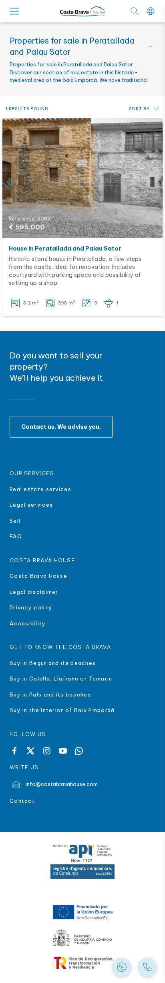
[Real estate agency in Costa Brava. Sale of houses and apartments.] (147, 967)
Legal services (31, 504)
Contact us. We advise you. (61, 426)
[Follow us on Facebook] (14, 751)
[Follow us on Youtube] (63, 751)
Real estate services (40, 489)
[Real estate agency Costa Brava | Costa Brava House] (82, 11)
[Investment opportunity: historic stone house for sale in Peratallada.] (82, 178)
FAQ (16, 536)
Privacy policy (31, 607)
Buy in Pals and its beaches (50, 694)
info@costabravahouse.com (62, 784)
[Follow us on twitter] (30, 751)
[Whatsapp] (79, 751)
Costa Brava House (38, 576)
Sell (15, 520)
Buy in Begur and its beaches (53, 663)
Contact (22, 801)
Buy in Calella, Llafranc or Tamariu (61, 678)
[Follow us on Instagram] (47, 751)
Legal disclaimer (34, 592)
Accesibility (28, 623)
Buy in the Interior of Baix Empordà (63, 710)
